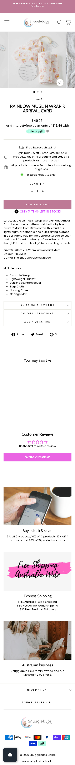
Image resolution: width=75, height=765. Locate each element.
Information (36, 690)
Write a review (37, 457)
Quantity (37, 184)
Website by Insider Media (37, 761)
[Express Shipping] (37, 571)
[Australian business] (37, 640)
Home (36, 99)
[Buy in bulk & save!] (37, 506)
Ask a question (37, 321)
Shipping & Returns (37, 305)
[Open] (10, 755)
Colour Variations (37, 313)
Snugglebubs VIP (36, 702)
